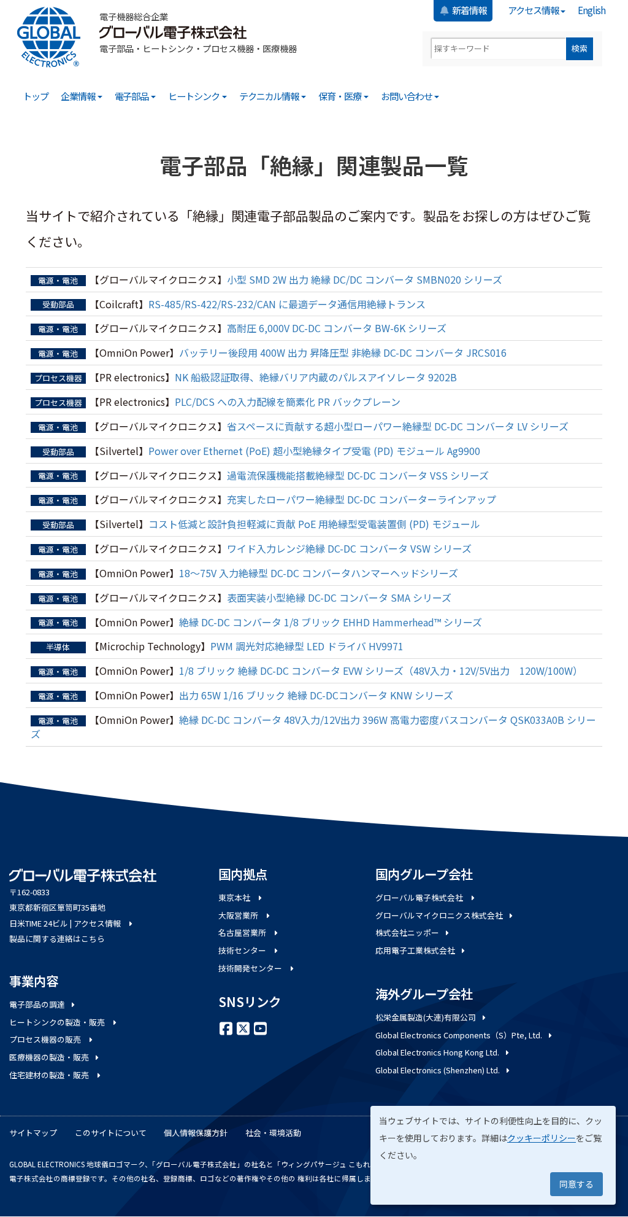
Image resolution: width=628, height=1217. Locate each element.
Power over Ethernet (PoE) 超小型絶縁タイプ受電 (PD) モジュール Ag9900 (314, 450)
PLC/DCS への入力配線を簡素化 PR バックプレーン (287, 401)
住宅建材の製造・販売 (50, 1075)
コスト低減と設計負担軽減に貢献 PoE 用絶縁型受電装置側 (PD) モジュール (314, 523)
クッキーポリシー (541, 1138)
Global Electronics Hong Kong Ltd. (437, 1052)
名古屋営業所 (243, 932)
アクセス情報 (534, 10)
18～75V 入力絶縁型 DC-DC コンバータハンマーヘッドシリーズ (318, 573)
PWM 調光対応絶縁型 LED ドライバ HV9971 (307, 646)
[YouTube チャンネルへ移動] (260, 1027)
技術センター (243, 950)
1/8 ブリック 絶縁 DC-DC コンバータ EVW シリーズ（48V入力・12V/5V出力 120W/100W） (381, 670)
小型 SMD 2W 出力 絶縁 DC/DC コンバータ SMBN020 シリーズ (364, 279)
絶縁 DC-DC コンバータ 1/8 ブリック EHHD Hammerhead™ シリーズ (330, 622)
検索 (580, 48)
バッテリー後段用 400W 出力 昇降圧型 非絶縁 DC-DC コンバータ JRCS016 (343, 352)
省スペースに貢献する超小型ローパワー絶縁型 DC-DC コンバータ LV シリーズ (398, 426)
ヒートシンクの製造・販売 (58, 1022)
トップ (35, 96)
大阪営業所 (239, 915)
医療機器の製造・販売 (49, 1057)
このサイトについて (111, 1132)
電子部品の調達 (37, 1004)
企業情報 (78, 96)
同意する (576, 1184)
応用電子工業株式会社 (415, 950)
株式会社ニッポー (407, 932)
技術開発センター (251, 968)
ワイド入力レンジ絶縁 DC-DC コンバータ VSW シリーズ (349, 548)
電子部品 (132, 96)
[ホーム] (53, 37)
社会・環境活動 (273, 1132)
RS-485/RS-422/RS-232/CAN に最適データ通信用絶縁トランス (287, 304)
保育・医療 (340, 96)
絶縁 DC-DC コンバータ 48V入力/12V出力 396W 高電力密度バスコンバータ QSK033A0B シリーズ (313, 726)
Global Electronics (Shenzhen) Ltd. (437, 1070)
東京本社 (235, 897)
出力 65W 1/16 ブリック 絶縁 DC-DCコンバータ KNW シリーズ (316, 695)
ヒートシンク (194, 96)
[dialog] (493, 1155)
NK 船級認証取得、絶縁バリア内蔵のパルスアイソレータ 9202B (316, 377)
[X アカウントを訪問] (243, 1027)
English (591, 10)
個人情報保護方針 (196, 1132)
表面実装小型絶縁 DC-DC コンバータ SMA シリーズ (339, 597)
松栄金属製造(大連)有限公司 (425, 1017)
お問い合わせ (407, 96)
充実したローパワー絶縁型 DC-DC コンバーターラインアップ (361, 499)
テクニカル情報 (270, 96)
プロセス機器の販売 (46, 1039)
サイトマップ (33, 1132)
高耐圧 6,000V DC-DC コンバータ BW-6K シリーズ (336, 328)
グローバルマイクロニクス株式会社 (439, 915)
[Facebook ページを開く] (225, 1027)
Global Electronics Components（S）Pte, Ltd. (458, 1035)
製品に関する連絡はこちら (57, 938)
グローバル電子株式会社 (420, 897)
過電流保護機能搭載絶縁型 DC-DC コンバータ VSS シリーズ (358, 475)
